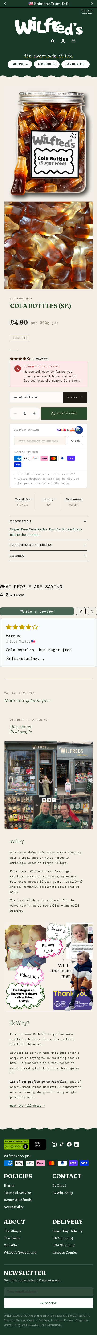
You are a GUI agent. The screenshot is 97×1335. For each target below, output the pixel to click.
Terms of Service (17, 1193)
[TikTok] (61, 1144)
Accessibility (14, 1207)
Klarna (9, 1185)
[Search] (53, 41)
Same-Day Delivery (67, 1231)
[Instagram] (54, 1144)
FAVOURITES (75, 64)
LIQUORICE (46, 64)
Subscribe (48, 1303)
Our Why (11, 1245)
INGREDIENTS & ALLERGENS (31, 545)
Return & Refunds (18, 1200)
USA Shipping (63, 1245)
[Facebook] (69, 1144)
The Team (12, 1238)
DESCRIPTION (20, 521)
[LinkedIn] (76, 1144)
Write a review (36, 611)
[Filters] (81, 611)
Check (75, 441)
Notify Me (75, 397)
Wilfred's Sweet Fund (20, 1252)
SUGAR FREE (20, 338)
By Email (59, 1185)
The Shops (12, 1231)
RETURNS (17, 555)
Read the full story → (27, 1105)
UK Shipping (62, 1238)
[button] (21, 359)
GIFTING (18, 64)
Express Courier (64, 1252)
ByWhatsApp (62, 1193)
